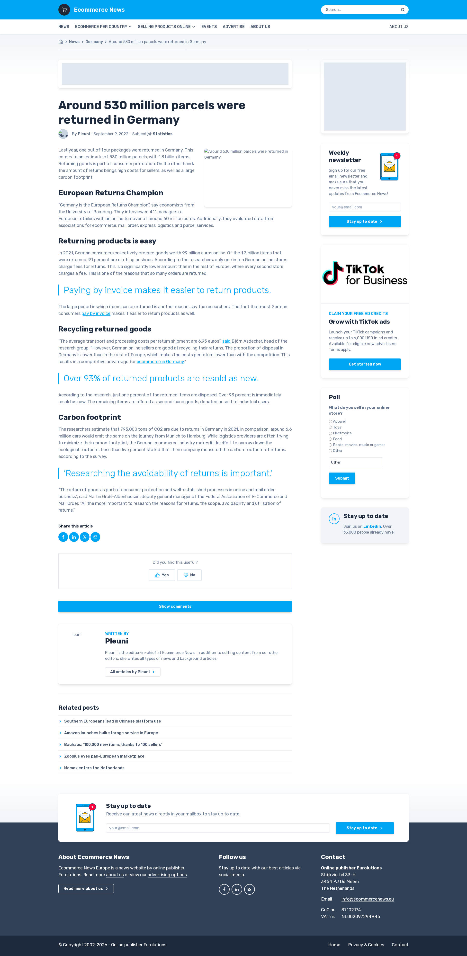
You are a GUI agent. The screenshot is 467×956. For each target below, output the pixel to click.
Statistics (162, 134)
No (192, 575)
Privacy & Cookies (366, 944)
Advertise (234, 26)
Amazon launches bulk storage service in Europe (111, 733)
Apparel (339, 421)
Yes (165, 575)
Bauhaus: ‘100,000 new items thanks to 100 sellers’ (113, 744)
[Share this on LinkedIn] (74, 537)
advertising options (167, 874)
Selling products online (164, 26)
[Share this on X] (85, 537)
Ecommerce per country (101, 26)
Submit (342, 478)
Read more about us (83, 888)
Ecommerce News (99, 9)
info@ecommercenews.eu (367, 899)
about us (115, 874)
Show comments (175, 606)
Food (337, 439)
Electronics (342, 433)
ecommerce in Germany (160, 361)
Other (337, 450)
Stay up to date (362, 221)
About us (260, 26)
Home (334, 944)
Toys (337, 427)
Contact (400, 944)
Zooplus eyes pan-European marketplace (104, 756)
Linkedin (372, 526)
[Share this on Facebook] (63, 537)
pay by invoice (95, 313)
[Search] (403, 9)
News (63, 26)
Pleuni (116, 641)
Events (209, 26)
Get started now (365, 364)
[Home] (63, 41)
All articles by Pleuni (130, 672)
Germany (94, 41)
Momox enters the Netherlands (94, 768)
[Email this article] (95, 537)
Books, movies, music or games (359, 445)
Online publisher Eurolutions (138, 944)
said (226, 341)
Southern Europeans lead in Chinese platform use (112, 721)
